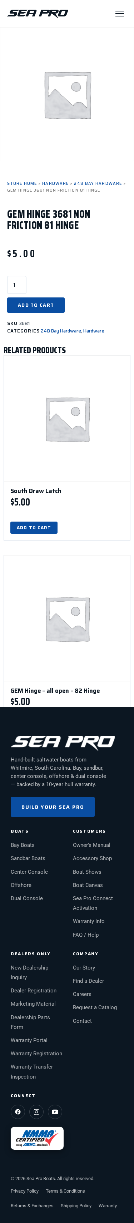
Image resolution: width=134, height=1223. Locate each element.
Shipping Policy (76, 1205)
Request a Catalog (95, 1008)
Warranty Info (89, 921)
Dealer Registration (33, 991)
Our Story (84, 968)
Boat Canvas (88, 885)
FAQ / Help (86, 935)
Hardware (55, 184)
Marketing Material (33, 1004)
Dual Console (27, 899)
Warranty (108, 1205)
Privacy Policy (25, 1191)
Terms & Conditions (65, 1191)
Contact (82, 1021)
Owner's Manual (91, 845)
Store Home (22, 184)
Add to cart (36, 305)
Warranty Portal (29, 1040)
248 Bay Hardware (98, 184)
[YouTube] (55, 1112)
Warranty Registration (36, 1054)
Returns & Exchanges (32, 1205)
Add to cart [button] (34, 527)
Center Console (29, 872)
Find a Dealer (88, 981)
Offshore (21, 885)
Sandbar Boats (28, 858)
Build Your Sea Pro (52, 807)
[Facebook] (18, 1112)
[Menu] (120, 13)
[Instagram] (36, 1112)
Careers (82, 994)
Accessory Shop (92, 858)
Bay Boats (23, 845)
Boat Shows (87, 872)
